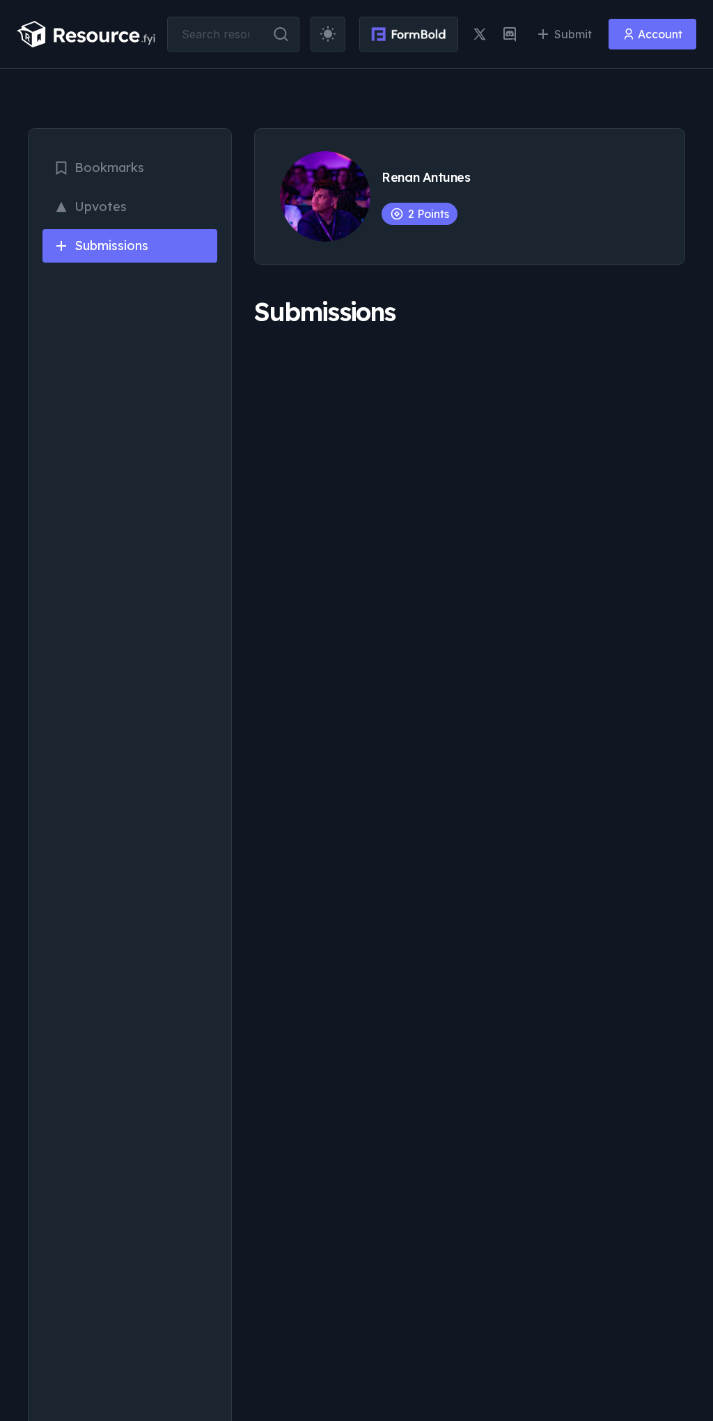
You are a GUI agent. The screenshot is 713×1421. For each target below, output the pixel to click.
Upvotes (101, 207)
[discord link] (509, 34)
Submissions (111, 246)
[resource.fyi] (86, 34)
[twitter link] (479, 34)
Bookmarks (109, 168)
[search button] (281, 34)
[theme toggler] (328, 34)
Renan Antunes (426, 177)
